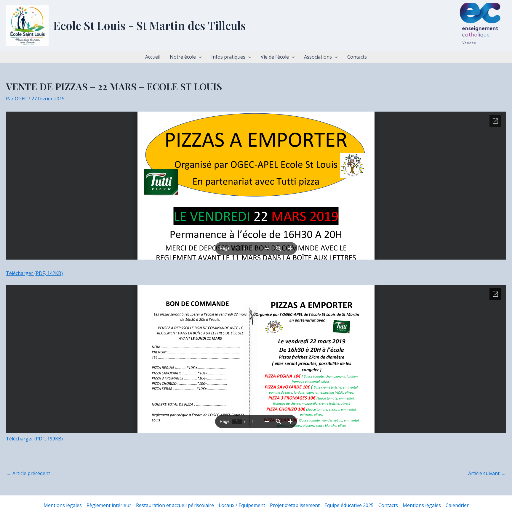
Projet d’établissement (295, 505)
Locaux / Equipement (242, 505)
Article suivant (486, 473)
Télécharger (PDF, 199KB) (34, 438)
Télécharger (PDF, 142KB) (34, 273)
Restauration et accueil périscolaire (175, 505)
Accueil (152, 57)
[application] (199, 57)
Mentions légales (63, 505)
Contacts (357, 57)
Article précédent (28, 473)
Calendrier (457, 505)
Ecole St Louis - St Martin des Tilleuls (149, 25)
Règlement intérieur (109, 505)
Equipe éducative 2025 (349, 505)
